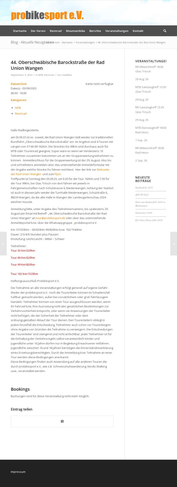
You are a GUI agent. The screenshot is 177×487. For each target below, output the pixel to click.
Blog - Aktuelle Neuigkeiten (32, 42)
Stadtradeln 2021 (144, 187)
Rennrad (49, 74)
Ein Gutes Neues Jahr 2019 (149, 220)
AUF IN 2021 (142, 194)
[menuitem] (20, 30)
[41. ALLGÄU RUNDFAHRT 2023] (3, 243)
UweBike (67, 74)
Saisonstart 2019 (143, 212)
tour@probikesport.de (50, 218)
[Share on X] (62, 421)
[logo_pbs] (47, 12)
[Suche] (163, 30)
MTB (40, 74)
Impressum (18, 472)
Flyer (58, 174)
